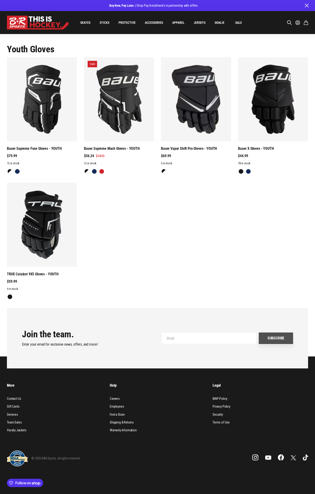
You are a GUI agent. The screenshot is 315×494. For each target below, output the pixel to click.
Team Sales (14, 422)
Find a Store (117, 414)
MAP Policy (220, 398)
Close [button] (306, 5)
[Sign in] (297, 23)
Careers (115, 398)
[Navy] (17, 171)
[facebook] (281, 458)
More (10, 385)
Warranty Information (123, 430)
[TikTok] (305, 458)
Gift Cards (13, 406)
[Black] (241, 171)
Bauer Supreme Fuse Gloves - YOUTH (34, 148)
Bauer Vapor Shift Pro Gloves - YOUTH (189, 148)
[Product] (42, 99)
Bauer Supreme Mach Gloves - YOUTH (112, 148)
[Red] (102, 171)
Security (218, 414)
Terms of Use (221, 422)
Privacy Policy (221, 406)
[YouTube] (268, 458)
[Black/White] (10, 171)
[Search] (289, 23)
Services (12, 414)
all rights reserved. (68, 458)
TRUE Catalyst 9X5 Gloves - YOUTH (33, 274)
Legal (217, 385)
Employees (117, 406)
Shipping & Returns (122, 422)
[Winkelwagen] (306, 23)
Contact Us (14, 398)
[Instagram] (255, 458)
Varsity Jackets (17, 430)
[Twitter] (293, 457)
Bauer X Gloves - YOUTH (256, 148)
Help (113, 385)
